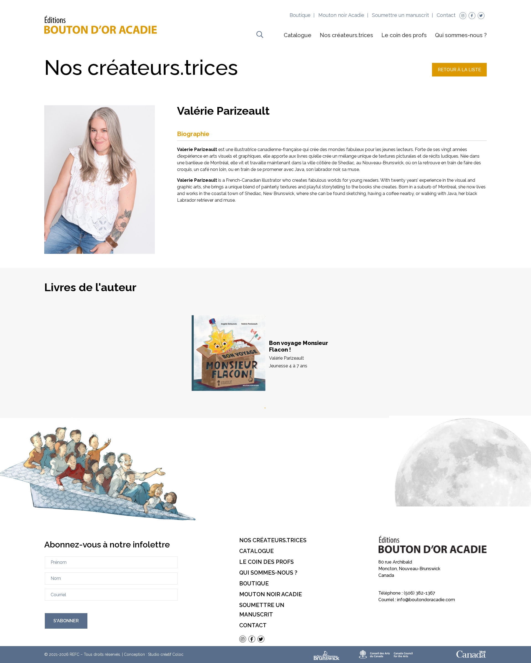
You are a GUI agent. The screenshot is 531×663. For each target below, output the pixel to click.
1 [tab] (265, 408)
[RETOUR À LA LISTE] (459, 75)
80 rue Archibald (395, 562)
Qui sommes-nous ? (461, 35)
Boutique (300, 15)
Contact (446, 15)
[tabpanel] (265, 354)
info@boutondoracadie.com (426, 599)
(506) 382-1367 (419, 593)
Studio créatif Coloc (165, 654)
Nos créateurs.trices (346, 35)
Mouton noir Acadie (341, 15)
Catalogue (297, 35)
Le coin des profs (404, 35)
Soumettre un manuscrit (400, 15)
